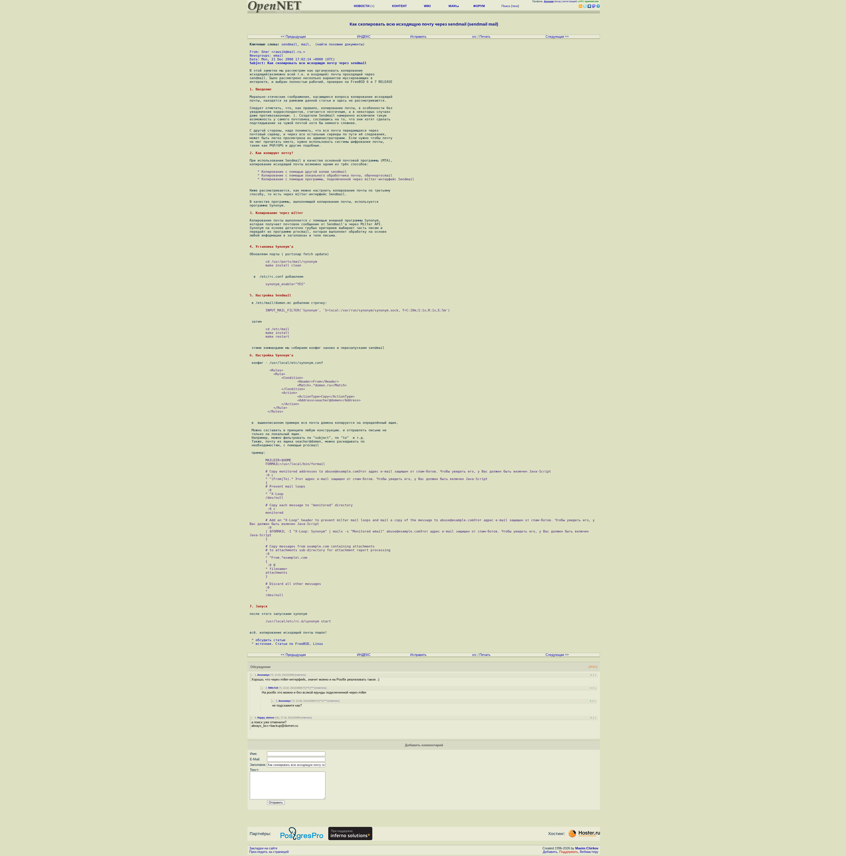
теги (515, 6)
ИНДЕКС (364, 36)
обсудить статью (270, 640)
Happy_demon (265, 717)
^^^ (312, 688)
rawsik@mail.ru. (288, 52)
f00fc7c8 (273, 688)
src (474, 36)
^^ (307, 688)
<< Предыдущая (293, 36)
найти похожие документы (340, 44)
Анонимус (263, 675)
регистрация (569, 1)
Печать (484, 36)
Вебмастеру (589, 852)
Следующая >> (557, 36)
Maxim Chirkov (586, 848)
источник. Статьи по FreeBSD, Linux (289, 644)
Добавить (550, 852)
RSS (593, 666)
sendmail (289, 44)
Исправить (418, 36)
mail (305, 44)
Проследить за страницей (269, 852)
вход (557, 1)
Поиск (505, 6)
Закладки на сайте (263, 848)
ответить (300, 675)
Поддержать (568, 852)
